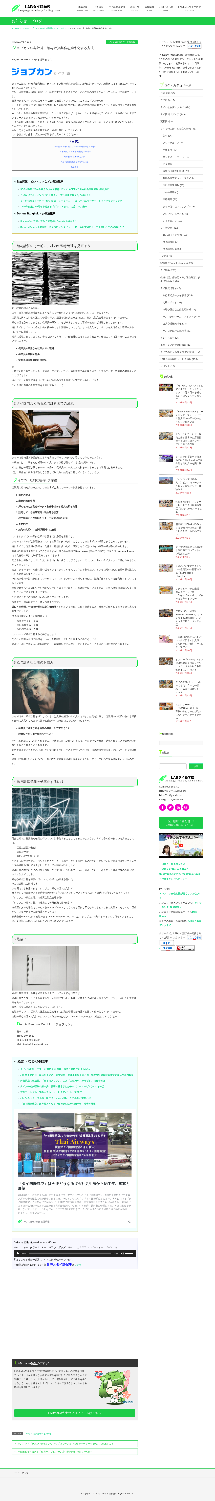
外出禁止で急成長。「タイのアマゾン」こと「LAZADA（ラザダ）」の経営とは (62, 1080)
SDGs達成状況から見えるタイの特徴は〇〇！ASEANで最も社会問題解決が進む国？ (65, 189)
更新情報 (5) (167, 121)
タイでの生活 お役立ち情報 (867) (178, 128)
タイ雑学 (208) (168, 270)
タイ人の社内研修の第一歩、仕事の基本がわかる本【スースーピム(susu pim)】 (62, 1086)
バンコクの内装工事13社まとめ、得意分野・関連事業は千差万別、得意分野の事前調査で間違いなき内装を (77, 1075)
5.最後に (74, 167)
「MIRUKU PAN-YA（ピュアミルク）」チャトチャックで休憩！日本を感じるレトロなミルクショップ (189, 392)
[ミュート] (122, 1253)
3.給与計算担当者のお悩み (75, 157)
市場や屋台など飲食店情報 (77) (179, 309)
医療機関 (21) (170, 199)
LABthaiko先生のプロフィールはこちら (74, 1413)
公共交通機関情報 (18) (175, 323)
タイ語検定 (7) (170, 242)
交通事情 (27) (170, 150)
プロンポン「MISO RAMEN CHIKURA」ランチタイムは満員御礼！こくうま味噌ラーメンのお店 (189, 618)
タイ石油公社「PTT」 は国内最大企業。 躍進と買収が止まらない (55, 1069)
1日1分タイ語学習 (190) (175, 234)
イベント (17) (167, 366)
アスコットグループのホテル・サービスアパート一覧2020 (51, 1092)
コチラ (77, 1264)
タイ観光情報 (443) (170, 288)
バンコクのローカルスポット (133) (181, 316)
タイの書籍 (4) (170, 192)
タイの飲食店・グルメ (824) (175, 107)
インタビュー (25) (170, 337)
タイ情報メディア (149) (173, 114)
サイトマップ (21, 1473)
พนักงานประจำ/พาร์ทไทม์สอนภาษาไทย (179, 874)
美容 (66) (168, 135)
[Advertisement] (75, 1330)
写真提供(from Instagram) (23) (176, 263)
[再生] (18, 1253)
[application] (75, 1253)
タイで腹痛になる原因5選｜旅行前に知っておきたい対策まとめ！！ (189, 550)
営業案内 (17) (167, 100)
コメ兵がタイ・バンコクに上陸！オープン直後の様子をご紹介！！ (55, 195)
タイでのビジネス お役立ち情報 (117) (180, 352)
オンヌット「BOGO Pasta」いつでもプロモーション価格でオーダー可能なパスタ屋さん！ (66, 1443)
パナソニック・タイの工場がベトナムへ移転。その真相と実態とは (55, 1098)
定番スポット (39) (172, 302)
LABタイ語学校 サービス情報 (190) (179, 359)
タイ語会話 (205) (172, 249)
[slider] (129, 1253)
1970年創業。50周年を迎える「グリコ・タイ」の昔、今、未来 (53, 206)
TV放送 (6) (166, 256)
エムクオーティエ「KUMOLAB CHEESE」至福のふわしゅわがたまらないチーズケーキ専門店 (189, 711)
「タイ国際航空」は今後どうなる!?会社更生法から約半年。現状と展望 (58, 1103)
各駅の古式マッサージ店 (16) (178, 178)
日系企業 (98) (167, 93)
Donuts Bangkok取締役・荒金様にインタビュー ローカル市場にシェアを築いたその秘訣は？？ (72, 227)
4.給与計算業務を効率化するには (75, 162)
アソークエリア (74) (173, 142)
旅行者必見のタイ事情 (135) (178, 295)
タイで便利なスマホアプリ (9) (179, 206)
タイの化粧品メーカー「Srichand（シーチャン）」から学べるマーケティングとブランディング (71, 200)
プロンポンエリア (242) (175, 213)
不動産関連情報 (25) (173, 185)
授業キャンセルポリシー (174, 878)
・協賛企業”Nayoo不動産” (173, 869)
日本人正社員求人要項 (173, 864)
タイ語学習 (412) (169, 227)
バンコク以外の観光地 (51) (177, 330)
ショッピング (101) (173, 220)
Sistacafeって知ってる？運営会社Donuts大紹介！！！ (49, 221)
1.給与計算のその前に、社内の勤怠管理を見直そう (75, 146)
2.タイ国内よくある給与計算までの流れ (74, 152)
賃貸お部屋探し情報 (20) (176, 171)
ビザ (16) (168, 164)
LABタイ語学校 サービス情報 (122, 42)
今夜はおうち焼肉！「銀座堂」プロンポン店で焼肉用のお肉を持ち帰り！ (56, 1451)
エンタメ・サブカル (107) (176, 157)
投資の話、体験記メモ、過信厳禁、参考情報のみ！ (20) (180, 279)
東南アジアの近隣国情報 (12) (175, 344)
